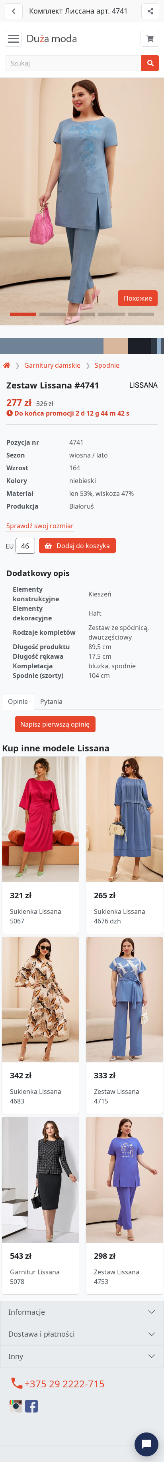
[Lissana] (144, 384)
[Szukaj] (150, 63)
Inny (15, 1356)
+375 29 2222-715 (64, 1383)
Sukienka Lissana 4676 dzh (119, 916)
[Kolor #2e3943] (154, 346)
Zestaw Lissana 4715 (116, 1096)
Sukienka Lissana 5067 (35, 916)
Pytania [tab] (51, 701)
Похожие (138, 298)
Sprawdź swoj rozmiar (40, 525)
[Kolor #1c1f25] (139, 346)
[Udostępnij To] (150, 11)
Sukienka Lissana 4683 (35, 1096)
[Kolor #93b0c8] (158, 346)
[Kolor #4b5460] (162, 346)
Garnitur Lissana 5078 (35, 1277)
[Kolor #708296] (51, 346)
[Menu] (13, 39)
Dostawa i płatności (41, 1334)
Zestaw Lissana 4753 (116, 1277)
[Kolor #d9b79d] (115, 346)
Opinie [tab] (18, 701)
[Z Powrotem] (14, 11)
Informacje (26, 1312)
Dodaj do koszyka (82, 545)
